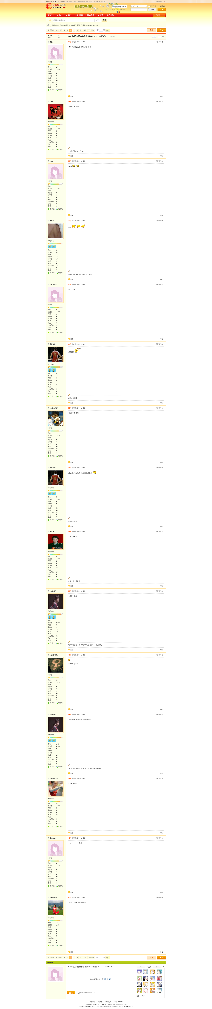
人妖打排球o (54, 655)
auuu (51, 161)
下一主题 (155, 37)
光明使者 (51, 241)
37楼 (69, 468)
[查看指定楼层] (163, 37)
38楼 (69, 531)
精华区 (95, 1)
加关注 (52, 90)
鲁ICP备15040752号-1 (126, 1006)
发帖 (161, 30)
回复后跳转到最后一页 (87, 993)
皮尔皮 (52, 531)
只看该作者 (159, 42)
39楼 (69, 591)
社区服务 (102, 1)
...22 (84, 30)
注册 (161, 10)
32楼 (69, 161)
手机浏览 (108, 1002)
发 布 (71, 993)
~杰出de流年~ (54, 408)
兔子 (157, 967)
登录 (152, 10)
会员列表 (89, 1)
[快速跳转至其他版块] (48, 25)
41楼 (69, 714)
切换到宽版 (159, 1)
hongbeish (53, 898)
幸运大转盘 (81, 1)
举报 (161, 96)
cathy (51, 101)
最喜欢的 (52, 344)
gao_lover (53, 284)
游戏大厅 (90, 15)
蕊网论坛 (55, 25)
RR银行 (69, 15)
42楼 (69, 778)
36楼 (69, 408)
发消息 (60, 90)
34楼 (69, 284)
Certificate (103, 1004)
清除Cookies (118, 1002)
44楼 (69, 898)
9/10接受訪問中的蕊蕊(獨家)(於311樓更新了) (85, 25)
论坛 (50, 15)
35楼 (69, 344)
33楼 (69, 221)
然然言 (52, 221)
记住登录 (153, 6)
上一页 (59, 30)
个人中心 (58, 15)
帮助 (75, 1)
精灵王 (50, 62)
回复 (151, 30)
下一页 (90, 30)
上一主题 (153, 37)
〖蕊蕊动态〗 (64, 25)
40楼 (69, 655)
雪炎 (51, 42)
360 (141, 967)
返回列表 (51, 30)
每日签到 (69, 1)
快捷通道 (157, 15)
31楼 (69, 101)
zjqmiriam (53, 838)
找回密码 (162, 6)
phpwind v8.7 (96, 1004)
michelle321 (54, 778)
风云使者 (51, 121)
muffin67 (53, 591)
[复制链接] (111, 36)
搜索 (104, 20)
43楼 (69, 838)
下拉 (146, 6)
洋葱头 (149, 967)
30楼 (69, 42)
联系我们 (92, 1002)
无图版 (100, 1002)
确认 (107, 30)
